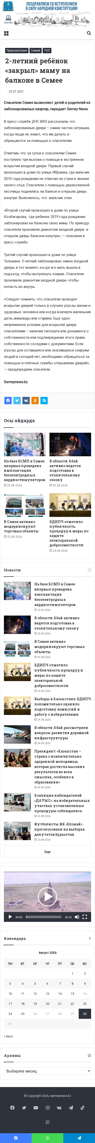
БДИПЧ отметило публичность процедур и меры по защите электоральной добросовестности (58, 675)
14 (60, 993)
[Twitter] (17, 400)
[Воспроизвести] (10, 916)
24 (10, 1014)
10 (10, 993)
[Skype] (44, 400)
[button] (47, 897)
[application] (47, 897)
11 (22, 993)
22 (72, 1004)
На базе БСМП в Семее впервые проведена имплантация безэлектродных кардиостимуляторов (24, 470)
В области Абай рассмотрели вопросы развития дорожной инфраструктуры (61, 732)
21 (60, 1004)
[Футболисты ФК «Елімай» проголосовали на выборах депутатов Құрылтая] (17, 831)
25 (22, 1014)
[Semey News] (47, 20)
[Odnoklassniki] (35, 400)
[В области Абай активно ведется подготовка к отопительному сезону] (70, 444)
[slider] (43, 917)
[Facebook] (8, 400)
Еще (47, 852)
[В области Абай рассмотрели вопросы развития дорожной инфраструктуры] (17, 734)
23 (84, 1004)
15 (72, 993)
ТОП (47, 50)
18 (22, 1004)
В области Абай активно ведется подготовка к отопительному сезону (65, 470)
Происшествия (17, 50)
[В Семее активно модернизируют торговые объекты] (25, 505)
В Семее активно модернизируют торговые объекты (21, 526)
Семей (35, 50)
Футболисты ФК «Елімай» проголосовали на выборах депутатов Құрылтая (59, 829)
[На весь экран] (84, 916)
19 (35, 1004)
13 (47, 993)
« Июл (8, 1036)
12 (35, 993)
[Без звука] (77, 916)
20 (47, 1004)
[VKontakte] (26, 400)
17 (10, 1004)
